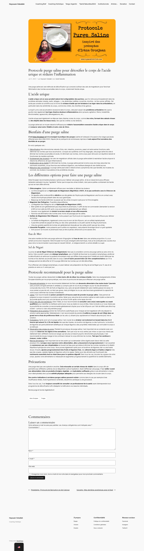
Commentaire (34, 427)
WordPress (20, 541)
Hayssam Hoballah (16, 4)
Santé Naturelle (60, 79)
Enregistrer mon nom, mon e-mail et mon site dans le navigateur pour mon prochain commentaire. (67, 474)
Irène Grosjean (38, 137)
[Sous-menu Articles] (117, 4)
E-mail (31, 459)
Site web (31, 466)
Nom (30, 451)
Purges (43, 398)
